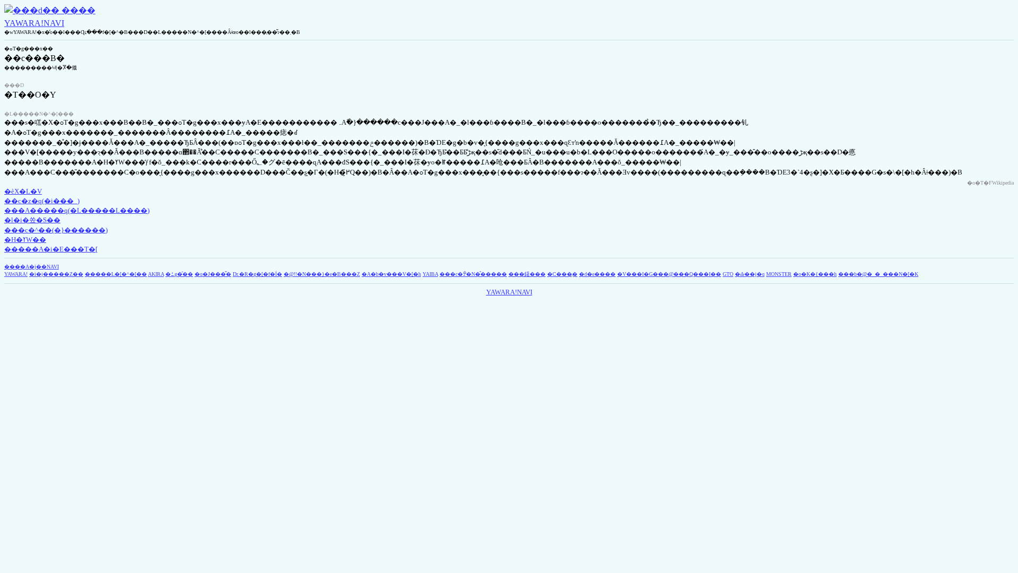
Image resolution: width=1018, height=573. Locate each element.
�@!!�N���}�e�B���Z (322, 274)
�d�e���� (597, 274)
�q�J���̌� (213, 274)
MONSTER (779, 274)
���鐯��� (527, 274)
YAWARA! (16, 274)
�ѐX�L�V (23, 191)
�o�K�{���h (815, 274)
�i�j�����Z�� (56, 274)
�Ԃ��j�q (750, 274)
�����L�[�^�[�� (116, 274)
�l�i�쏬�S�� (32, 220)
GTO (728, 274)
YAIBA (430, 274)
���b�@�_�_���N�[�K (878, 274)
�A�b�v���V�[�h (391, 274)
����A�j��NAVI (31, 267)
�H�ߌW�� (25, 240)
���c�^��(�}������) (56, 230)
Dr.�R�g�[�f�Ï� (257, 274)
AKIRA (156, 274)
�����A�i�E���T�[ (51, 249)
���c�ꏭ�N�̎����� (473, 274)
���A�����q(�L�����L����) (77, 210)
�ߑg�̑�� (179, 274)
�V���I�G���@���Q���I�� (669, 274)
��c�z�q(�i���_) (42, 201)
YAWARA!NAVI (34, 23)
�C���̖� (562, 274)
